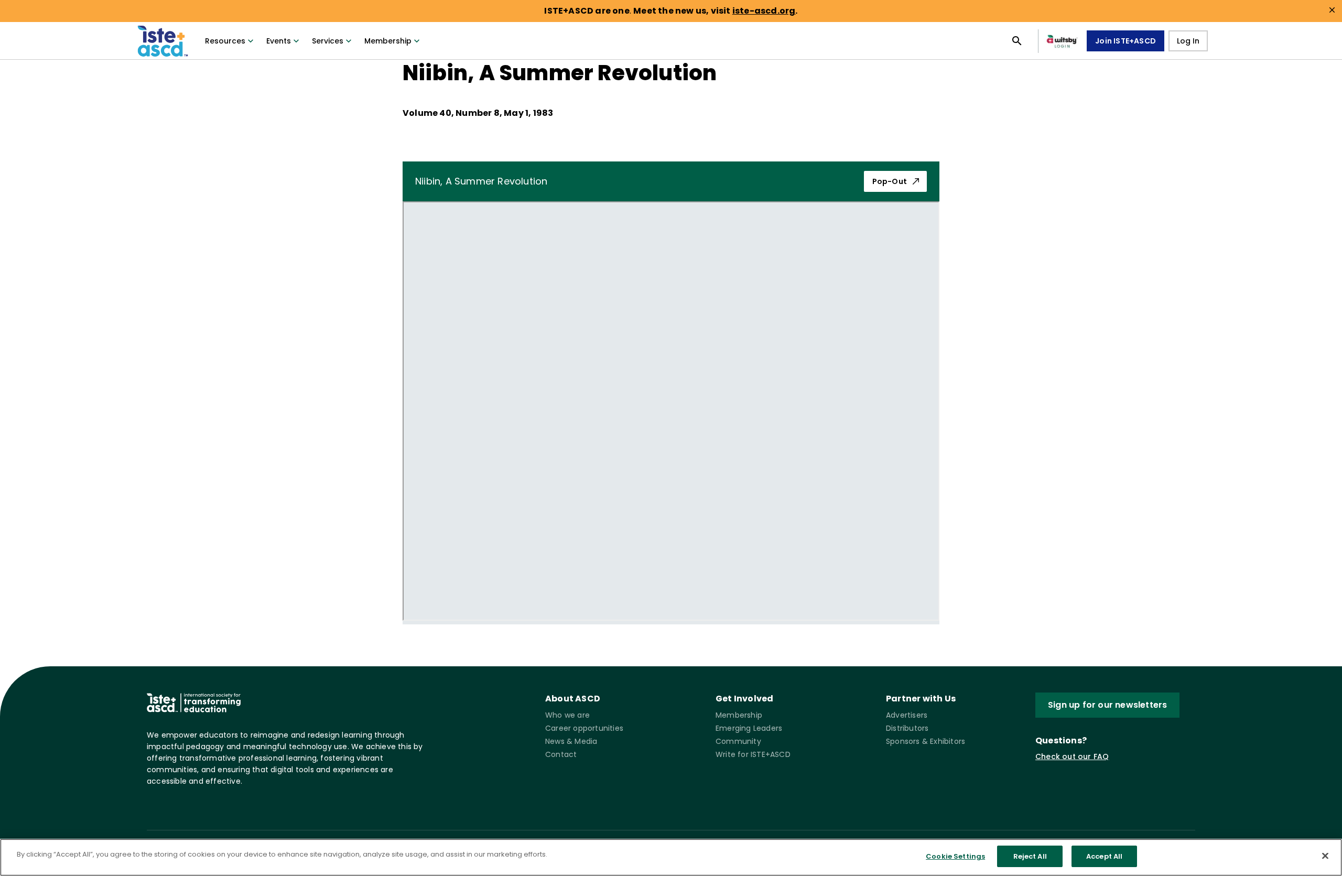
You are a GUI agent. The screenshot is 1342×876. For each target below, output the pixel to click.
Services (327, 41)
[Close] (1325, 855)
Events (278, 41)
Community (738, 741)
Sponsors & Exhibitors (925, 741)
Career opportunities (584, 728)
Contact (561, 754)
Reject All (1030, 856)
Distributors (907, 728)
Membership (388, 41)
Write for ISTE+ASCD (753, 754)
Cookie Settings (955, 856)
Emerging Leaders (749, 728)
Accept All (1104, 856)
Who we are (567, 715)
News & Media (571, 741)
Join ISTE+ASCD (1125, 41)
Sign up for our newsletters (1107, 705)
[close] (1332, 10)
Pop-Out (889, 181)
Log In (1188, 41)
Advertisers (906, 715)
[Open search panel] (1017, 41)
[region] (671, 857)
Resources (225, 41)
